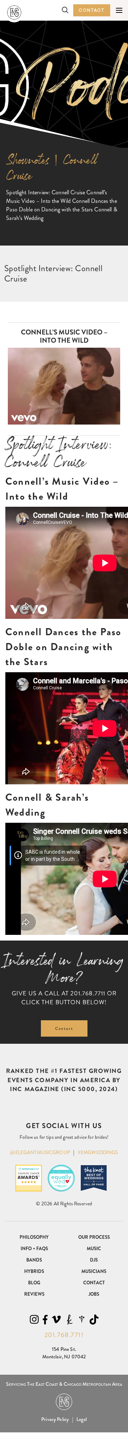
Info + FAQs (34, 1248)
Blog (34, 1282)
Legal (81, 1419)
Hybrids (34, 1271)
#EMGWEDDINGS (98, 1152)
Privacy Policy (55, 1419)
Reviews (34, 1294)
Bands (34, 1260)
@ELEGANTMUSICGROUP (40, 1152)
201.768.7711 (87, 993)
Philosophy (34, 1237)
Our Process (94, 1237)
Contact (92, 10)
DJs (94, 1260)
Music (94, 1248)
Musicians (93, 1271)
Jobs (94, 1294)
